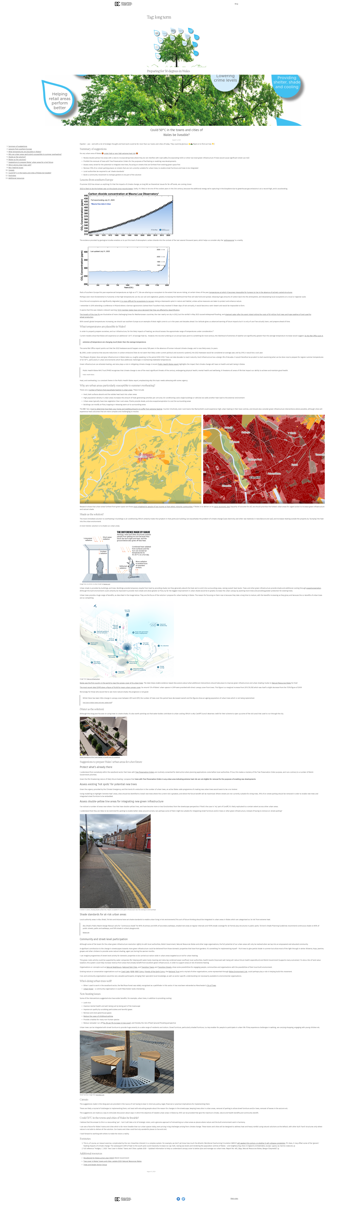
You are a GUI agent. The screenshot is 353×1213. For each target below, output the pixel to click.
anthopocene (229, 240)
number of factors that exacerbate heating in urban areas (110, 390)
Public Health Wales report (168, 364)
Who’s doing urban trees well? (19, 165)
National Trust (174, 972)
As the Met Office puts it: (314, 336)
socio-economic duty (222, 507)
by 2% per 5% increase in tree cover (117, 1023)
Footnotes (12, 175)
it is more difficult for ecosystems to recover (137, 301)
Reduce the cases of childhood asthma (98, 1016)
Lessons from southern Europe (20, 149)
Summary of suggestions (17, 146)
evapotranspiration (313, 588)
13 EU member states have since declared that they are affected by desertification (148, 310)
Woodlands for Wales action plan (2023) (98, 1158)
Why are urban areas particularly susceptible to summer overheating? (35, 154)
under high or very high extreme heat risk (119, 153)
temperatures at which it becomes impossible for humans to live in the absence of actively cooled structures (250, 292)
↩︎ (294, 1146)
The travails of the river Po (90, 314)
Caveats (11, 170)
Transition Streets (165, 967)
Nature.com (106, 584)
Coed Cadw (125, 972)
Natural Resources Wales (281, 683)
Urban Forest (88, 989)
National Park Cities (129, 967)
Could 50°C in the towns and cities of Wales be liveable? (29, 173)
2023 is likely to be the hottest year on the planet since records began (106, 189)
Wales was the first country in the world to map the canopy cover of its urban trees (111, 683)
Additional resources (16, 178)
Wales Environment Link (238, 972)
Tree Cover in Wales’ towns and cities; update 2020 (97, 702)
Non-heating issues (15, 168)
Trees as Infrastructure (93, 679)
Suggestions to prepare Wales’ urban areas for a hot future (30, 162)
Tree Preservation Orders (144, 772)
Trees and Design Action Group (95, 1165)
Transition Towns (147, 967)
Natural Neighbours (114, 967)
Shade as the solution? (17, 157)
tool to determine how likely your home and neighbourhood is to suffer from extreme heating (126, 409)
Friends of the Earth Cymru (155, 972)
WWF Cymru (139, 972)
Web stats (234, 1198)
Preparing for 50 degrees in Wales (168, 71)
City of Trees (211, 985)
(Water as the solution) (17, 160)
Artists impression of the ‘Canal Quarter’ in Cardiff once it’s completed (100, 757)
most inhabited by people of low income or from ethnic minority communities (163, 507)
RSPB (132, 972)
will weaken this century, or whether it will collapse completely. (261, 1143)
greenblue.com (100, 1095)
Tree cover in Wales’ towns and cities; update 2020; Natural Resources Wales (112, 1161)
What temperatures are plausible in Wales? (24, 152)
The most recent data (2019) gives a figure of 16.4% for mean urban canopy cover (110, 687)
